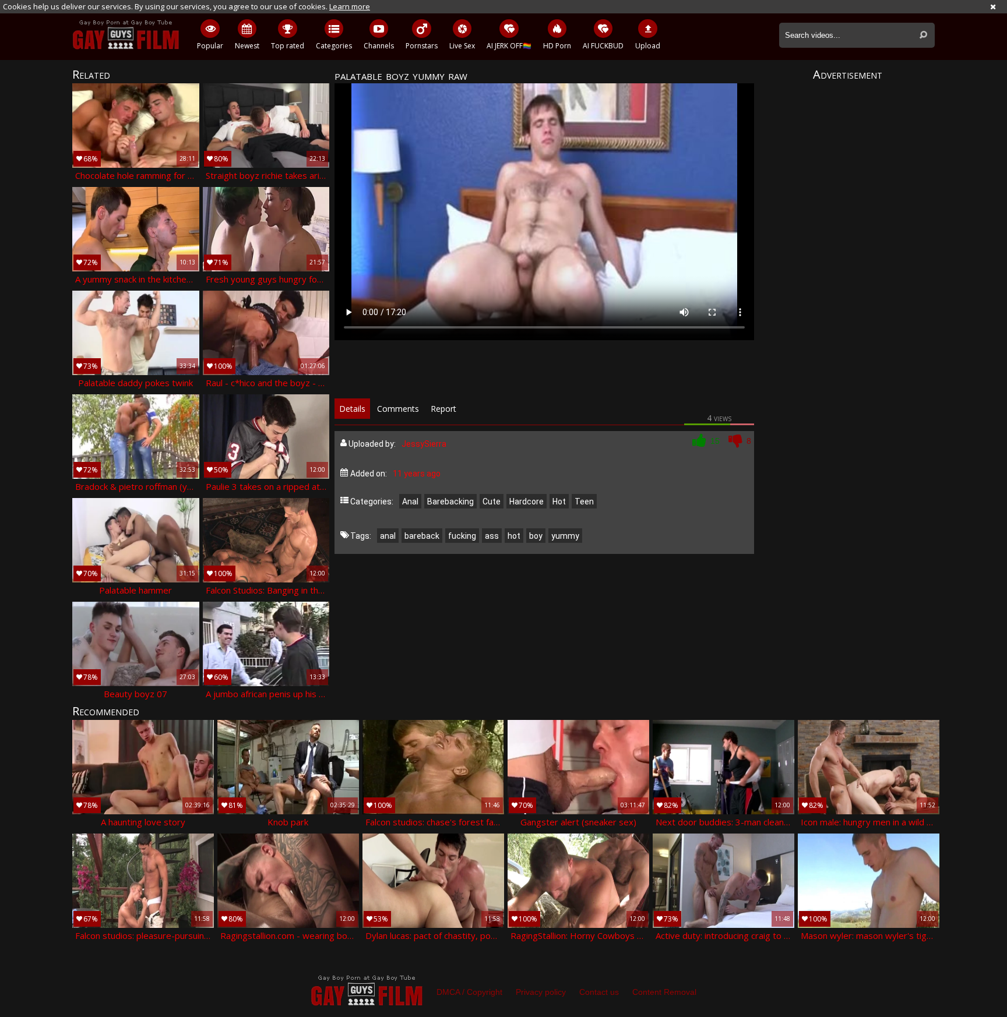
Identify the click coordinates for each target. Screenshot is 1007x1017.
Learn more (349, 6)
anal (388, 536)
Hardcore (526, 501)
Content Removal (664, 992)
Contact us (599, 992)
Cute (492, 501)
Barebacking (450, 501)
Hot (559, 501)
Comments (398, 408)
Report (443, 408)
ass (492, 536)
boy (536, 536)
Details (352, 408)
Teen (584, 501)
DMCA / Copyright (469, 992)
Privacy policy (541, 992)
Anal (410, 501)
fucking (462, 536)
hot (514, 536)
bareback (421, 536)
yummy (565, 536)
